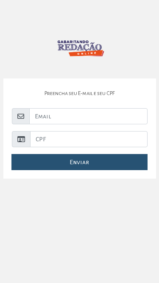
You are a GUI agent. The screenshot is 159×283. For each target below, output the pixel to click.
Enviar (79, 162)
